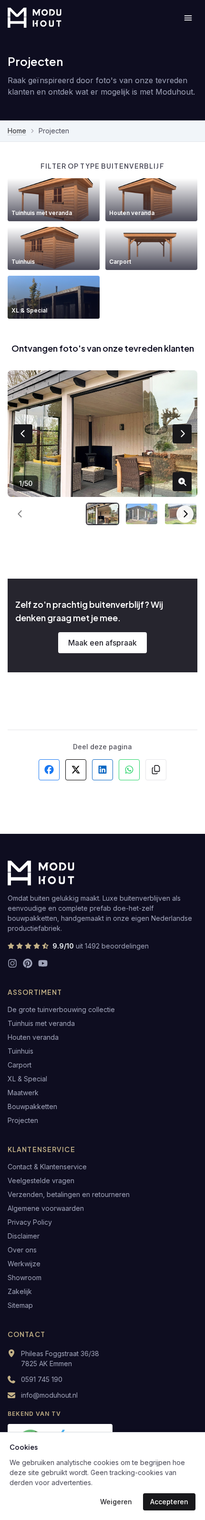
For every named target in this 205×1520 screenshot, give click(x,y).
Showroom (24, 1277)
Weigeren (116, 1502)
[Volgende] (185, 514)
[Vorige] (20, 514)
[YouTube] (43, 963)
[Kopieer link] (155, 769)
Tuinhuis (20, 1051)
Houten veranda (33, 1037)
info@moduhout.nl (49, 1395)
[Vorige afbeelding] (22, 433)
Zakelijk (20, 1291)
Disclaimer (24, 1236)
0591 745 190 (41, 1379)
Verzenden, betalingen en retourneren (69, 1194)
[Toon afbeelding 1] (102, 514)
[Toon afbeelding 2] (141, 514)
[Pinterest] (27, 963)
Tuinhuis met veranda (41, 1023)
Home (17, 131)
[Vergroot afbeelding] (182, 481)
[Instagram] (12, 963)
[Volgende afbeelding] (182, 433)
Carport (19, 1065)
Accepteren (169, 1502)
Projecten (23, 1120)
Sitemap (20, 1305)
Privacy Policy (30, 1222)
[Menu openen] (187, 17)
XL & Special (27, 1079)
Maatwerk (23, 1093)
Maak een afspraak (102, 642)
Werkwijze (24, 1264)
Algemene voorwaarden (46, 1208)
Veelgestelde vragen (41, 1180)
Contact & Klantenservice (47, 1167)
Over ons (22, 1250)
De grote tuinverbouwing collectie (61, 1009)
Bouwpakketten (32, 1106)
